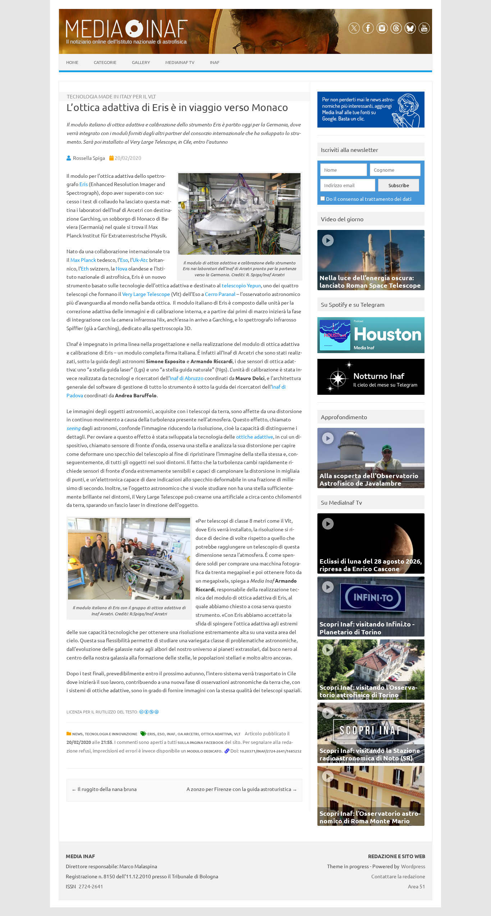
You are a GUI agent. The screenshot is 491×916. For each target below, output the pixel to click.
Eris (83, 184)
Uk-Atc (140, 259)
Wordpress (413, 866)
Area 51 (416, 886)
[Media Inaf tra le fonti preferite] (371, 129)
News (77, 733)
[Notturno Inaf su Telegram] (371, 396)
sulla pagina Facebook (201, 742)
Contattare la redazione (398, 876)
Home (72, 62)
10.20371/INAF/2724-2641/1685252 (271, 751)
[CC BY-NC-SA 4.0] (149, 711)
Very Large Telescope (146, 294)
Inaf (214, 62)
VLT (237, 733)
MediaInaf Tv (179, 62)
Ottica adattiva (216, 733)
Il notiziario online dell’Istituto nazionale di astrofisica (126, 41)
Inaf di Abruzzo (186, 378)
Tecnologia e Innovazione (111, 733)
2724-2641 (91, 886)
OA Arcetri (188, 733)
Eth (85, 268)
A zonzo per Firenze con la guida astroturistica (242, 789)
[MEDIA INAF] (127, 36)
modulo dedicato (204, 751)
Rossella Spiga (89, 157)
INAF (171, 733)
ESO (161, 733)
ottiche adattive (254, 436)
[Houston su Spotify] (371, 355)
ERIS (151, 733)
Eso (124, 259)
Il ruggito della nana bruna (104, 789)
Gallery (141, 62)
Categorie (105, 62)
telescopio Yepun (241, 285)
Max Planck (83, 259)
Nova (121, 268)
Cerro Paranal (220, 294)
